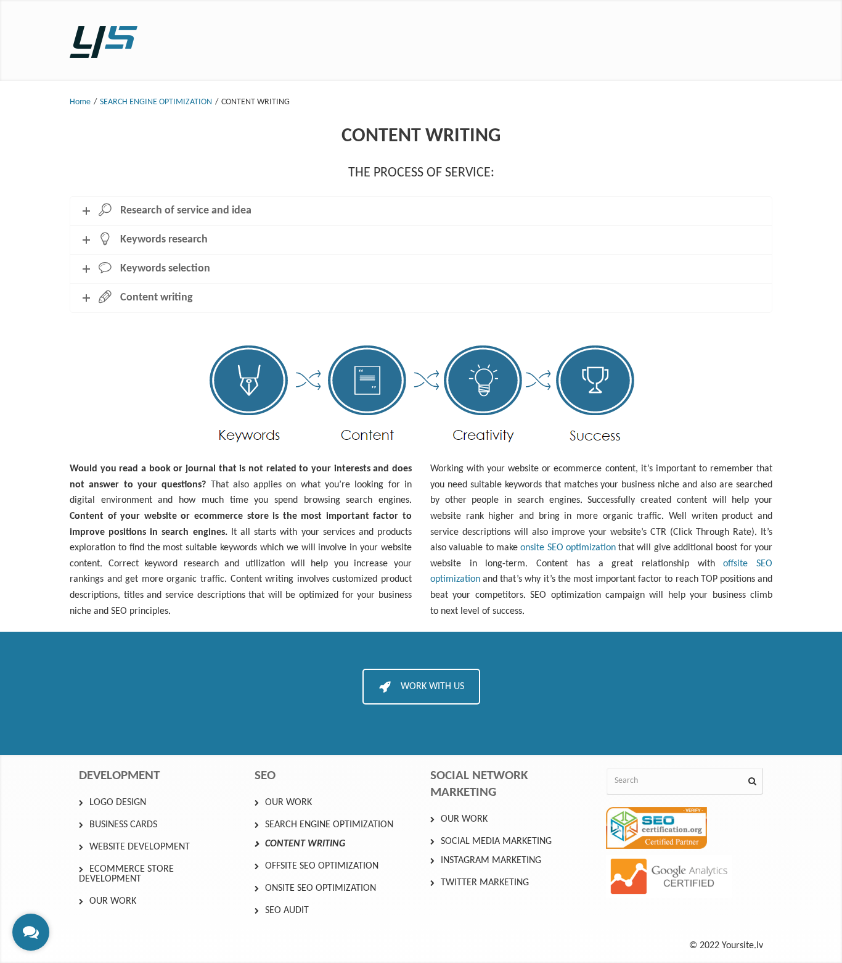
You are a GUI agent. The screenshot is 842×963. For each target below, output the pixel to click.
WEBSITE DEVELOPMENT (139, 847)
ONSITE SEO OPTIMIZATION (320, 888)
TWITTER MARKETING (485, 883)
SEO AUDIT (287, 910)
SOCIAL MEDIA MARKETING (496, 841)
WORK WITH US (432, 687)
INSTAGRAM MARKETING (491, 861)
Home (80, 102)
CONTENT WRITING (305, 844)
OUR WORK (112, 901)
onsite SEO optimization (568, 548)
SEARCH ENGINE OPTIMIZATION (156, 102)
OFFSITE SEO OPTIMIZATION (321, 866)
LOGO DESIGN (117, 803)
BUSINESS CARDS (123, 825)
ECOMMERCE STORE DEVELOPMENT (126, 874)
